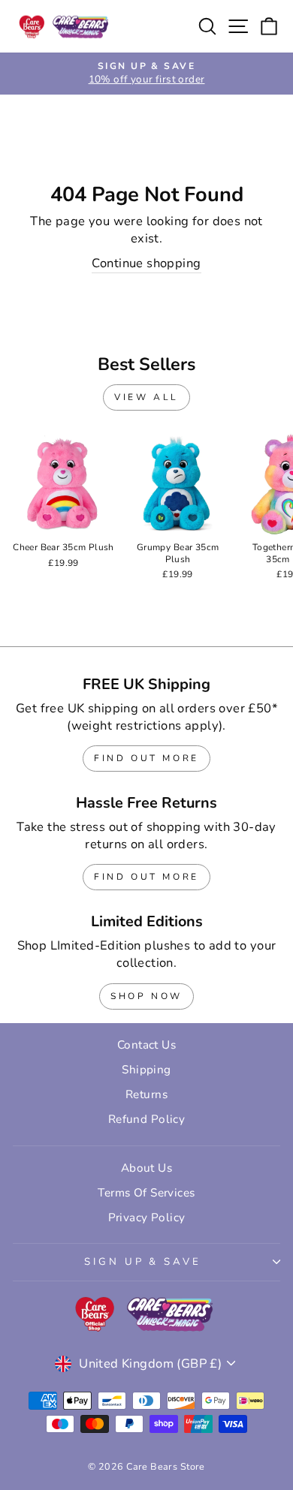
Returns (146, 1094)
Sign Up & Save (143, 1262)
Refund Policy (146, 1119)
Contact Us (146, 1044)
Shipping (146, 1069)
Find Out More (146, 758)
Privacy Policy (147, 1217)
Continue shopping (146, 263)
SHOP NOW (146, 996)
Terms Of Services (146, 1192)
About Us (146, 1167)
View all (146, 397)
